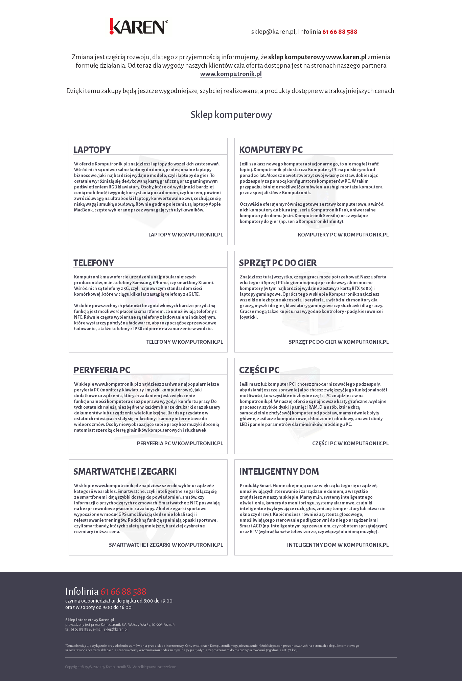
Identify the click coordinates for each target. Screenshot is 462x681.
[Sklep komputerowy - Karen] (138, 27)
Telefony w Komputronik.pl (184, 342)
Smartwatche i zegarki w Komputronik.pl (166, 545)
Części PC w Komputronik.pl (350, 443)
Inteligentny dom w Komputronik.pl (338, 545)
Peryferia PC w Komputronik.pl (180, 443)
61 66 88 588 (339, 31)
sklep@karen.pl (116, 629)
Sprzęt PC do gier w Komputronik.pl (339, 342)
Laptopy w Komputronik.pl (185, 234)
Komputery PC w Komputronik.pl (343, 234)
